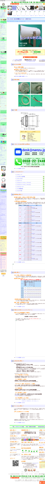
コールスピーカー (2, 43)
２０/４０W (1, 55)
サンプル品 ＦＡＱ (2, 241)
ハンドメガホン (3, 28)
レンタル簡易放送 (19, 188)
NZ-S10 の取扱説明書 (31, 140)
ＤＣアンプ (3, 63)
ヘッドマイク (2, 78)
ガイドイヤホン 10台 (3, 125)
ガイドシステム (3, 103)
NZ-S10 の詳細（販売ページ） (21, 76)
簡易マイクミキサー (3, 87)
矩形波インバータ (2, 137)
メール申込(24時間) (17, 59)
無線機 (3, 124)
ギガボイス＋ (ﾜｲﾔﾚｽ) (3, 149)
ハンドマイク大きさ (3, 163)
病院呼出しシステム (3, 17)
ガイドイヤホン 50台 (3, 127)
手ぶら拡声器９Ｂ (2, 15)
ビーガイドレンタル (3, 223)
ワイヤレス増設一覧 (3, 115)
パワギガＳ (3, 11)
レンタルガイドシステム (3, 222)
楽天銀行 (23, 395)
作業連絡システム (2, 146)
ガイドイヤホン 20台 (3, 126)
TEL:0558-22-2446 (30, 61)
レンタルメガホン (19, 178)
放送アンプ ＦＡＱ (2, 245)
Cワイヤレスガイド (2, 114)
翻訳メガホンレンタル (3, 204)
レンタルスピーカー (22, 21)
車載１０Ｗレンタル (3, 218)
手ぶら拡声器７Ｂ (2, 13)
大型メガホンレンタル (3, 208)
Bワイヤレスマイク (3, 94)
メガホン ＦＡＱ (2, 244)
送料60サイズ (40, 53)
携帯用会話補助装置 (3, 164)
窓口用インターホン (3, 144)
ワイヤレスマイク (3, 96)
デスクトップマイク (3, 82)
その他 (3, 143)
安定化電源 (1, 138)
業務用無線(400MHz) (3, 131)
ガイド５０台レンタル (3, 225)
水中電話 (1, 159)
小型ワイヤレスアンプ (3, 119)
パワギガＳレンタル (3, 202)
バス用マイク (2, 83)
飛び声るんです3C (3, 130)
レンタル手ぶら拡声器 (20, 176)
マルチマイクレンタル (3, 224)
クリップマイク (2, 80)
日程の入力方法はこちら (31, 203)
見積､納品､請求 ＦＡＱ (3, 240)
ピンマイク (1, 79)
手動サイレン (2, 148)
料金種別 (24, 53)
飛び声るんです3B (3, 129)
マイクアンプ (2, 86)
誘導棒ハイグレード (3, 154)
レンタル (16, 21)
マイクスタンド (2, 85)
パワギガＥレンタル (3, 201)
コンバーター (2, 139)
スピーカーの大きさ (3, 45)
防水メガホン (3, 26)
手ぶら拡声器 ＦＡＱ (3, 243)
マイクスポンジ (2, 89)
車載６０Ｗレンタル (3, 219)
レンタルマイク (19, 180)
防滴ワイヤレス (4, 33)
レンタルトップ (19, 174)
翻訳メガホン (2, 24)
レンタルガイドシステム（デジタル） (23, 184)
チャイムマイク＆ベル (3, 74)
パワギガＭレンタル (3, 200)
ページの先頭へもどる (20, 168)
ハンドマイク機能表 (3, 162)
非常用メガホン (3, 27)
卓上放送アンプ (2, 54)
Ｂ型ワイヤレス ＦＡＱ (3, 248)
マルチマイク (2, 95)
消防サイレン (2, 147)
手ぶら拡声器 (3, 8)
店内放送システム (3, 97)
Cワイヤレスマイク (3, 112)
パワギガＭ (3, 9)
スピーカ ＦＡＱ (2, 246)
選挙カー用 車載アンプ (3, 68)
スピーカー (3, 40)
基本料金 (33, 207)
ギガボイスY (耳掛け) (4, 150)
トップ (8, 21)
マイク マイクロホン (3, 73)
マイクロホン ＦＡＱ (3, 247)
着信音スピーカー (2, 155)
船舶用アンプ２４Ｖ (3, 67)
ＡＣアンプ (3, 53)
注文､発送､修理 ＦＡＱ (3, 239)
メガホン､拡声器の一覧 (3, 23)
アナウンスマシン (2, 47)
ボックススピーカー (3, 46)
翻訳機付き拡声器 (2, 16)
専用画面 (16, 395)
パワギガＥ (3, 10)
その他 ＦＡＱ (2, 250)
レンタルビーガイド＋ (3, 226)
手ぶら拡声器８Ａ (2, 14)
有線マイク (3, 72)
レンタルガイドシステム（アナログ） (23, 182)
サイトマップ (12, 21)
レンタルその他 (19, 190)
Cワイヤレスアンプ (2, 113)
